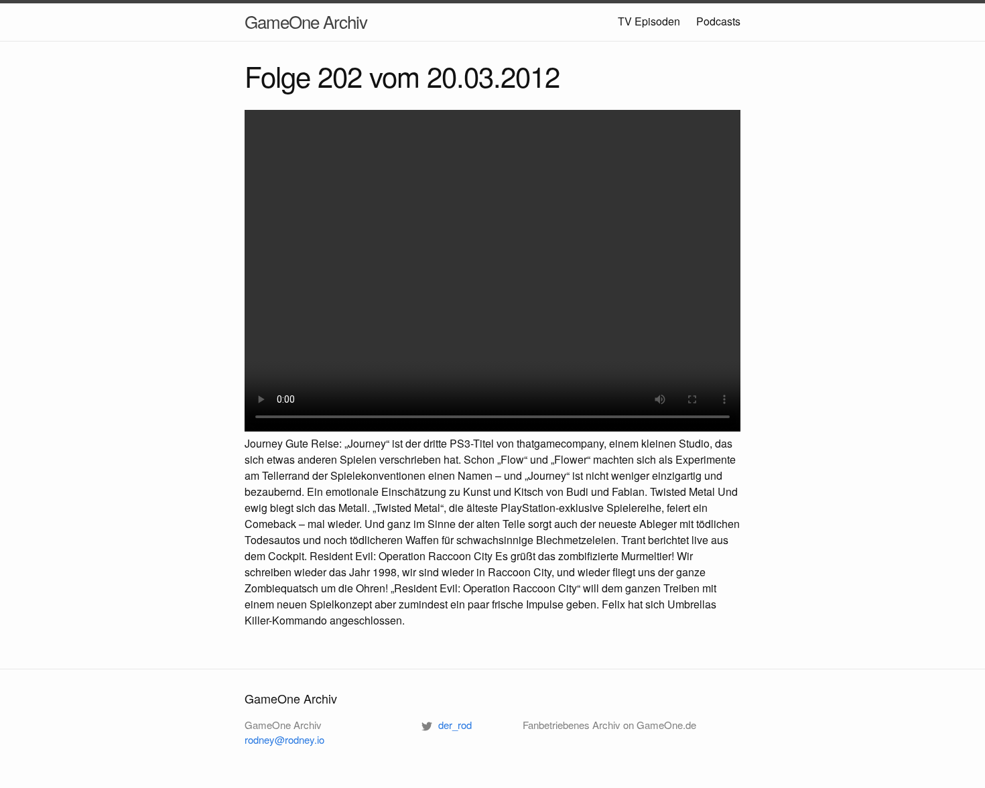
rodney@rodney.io (284, 739)
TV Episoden (649, 21)
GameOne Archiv (306, 21)
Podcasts (718, 21)
